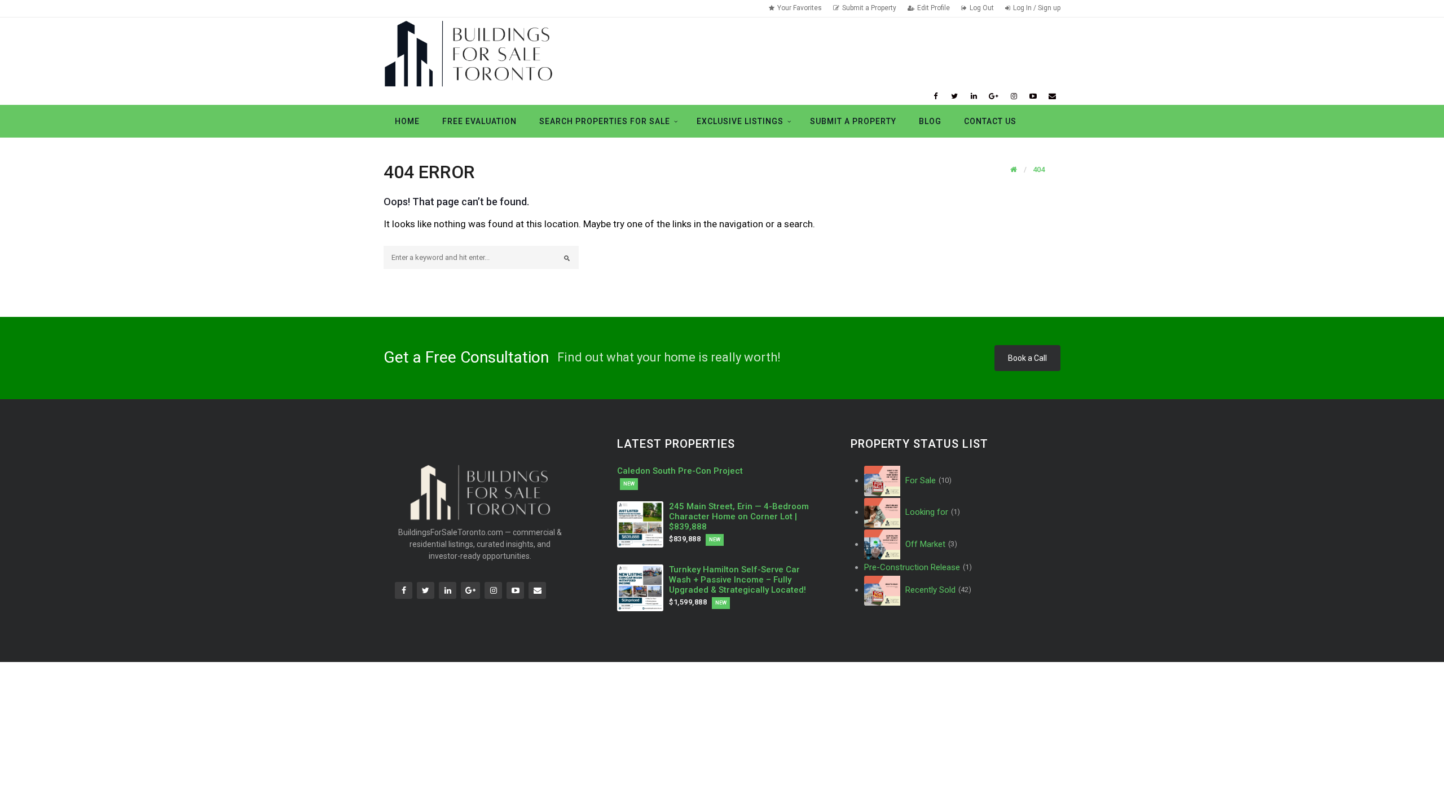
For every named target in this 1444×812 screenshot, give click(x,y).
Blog (930, 121)
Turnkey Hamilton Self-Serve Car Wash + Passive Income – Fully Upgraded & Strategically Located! (737, 579)
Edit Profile (933, 8)
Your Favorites (799, 8)
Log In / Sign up (1036, 8)
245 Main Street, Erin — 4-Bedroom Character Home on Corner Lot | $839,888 (739, 516)
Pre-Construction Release (918, 567)
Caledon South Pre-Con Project (680, 471)
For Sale (927, 480)
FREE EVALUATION (479, 121)
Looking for (931, 512)
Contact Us (990, 121)
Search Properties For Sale (604, 121)
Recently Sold (937, 590)
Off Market (930, 544)
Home (407, 121)
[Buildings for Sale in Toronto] (468, 53)
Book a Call (1027, 358)
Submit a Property (869, 8)
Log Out (982, 8)
